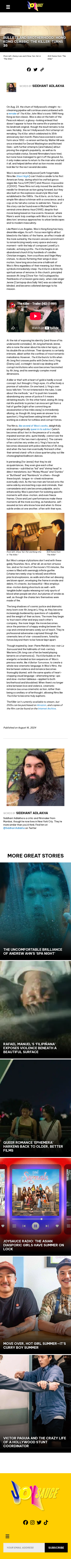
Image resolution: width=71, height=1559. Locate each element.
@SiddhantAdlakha (14, 828)
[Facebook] (29, 70)
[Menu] (7, 1536)
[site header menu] (8, 6)
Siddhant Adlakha (48, 86)
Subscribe (56, 1547)
